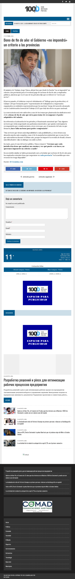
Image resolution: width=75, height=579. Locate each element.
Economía (8, 531)
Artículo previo (28, 177)
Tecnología (9, 557)
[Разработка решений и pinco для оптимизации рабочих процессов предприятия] (37, 373)
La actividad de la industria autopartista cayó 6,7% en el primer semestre (39, 443)
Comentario (10, 207)
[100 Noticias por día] (37, 9)
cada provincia (46, 155)
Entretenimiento (10, 549)
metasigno (6, 577)
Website (8, 234)
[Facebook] (62, 1)
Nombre (8, 222)
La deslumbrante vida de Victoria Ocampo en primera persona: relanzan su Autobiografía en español (43, 422)
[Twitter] (66, 1)
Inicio (7, 522)
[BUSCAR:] (60, 23)
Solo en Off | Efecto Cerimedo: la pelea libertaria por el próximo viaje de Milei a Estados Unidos (43, 433)
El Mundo (8, 540)
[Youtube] (69, 1)
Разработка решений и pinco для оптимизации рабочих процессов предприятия (34, 382)
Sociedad (8, 535)
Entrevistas (9, 553)
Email (8, 228)
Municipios (9, 566)
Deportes (8, 544)
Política (8, 527)
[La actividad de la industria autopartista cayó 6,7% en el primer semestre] (9, 445)
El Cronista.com (16, 162)
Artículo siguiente (45, 177)
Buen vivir (8, 562)
